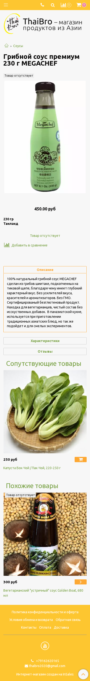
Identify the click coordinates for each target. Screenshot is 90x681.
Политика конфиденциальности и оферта (45, 612)
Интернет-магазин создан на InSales (45, 674)
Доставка (61, 627)
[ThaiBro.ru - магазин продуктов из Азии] (45, 23)
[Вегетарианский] (45, 534)
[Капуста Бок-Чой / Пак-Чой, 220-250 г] (45, 412)
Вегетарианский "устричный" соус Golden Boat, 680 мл (43, 593)
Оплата (45, 627)
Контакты (28, 627)
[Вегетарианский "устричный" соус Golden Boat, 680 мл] (81, 581)
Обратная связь (68, 620)
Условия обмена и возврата (31, 620)
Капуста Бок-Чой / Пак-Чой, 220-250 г (32, 468)
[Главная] (6, 46)
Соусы (18, 46)
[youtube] (45, 646)
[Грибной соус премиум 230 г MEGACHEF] (45, 137)
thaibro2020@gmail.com (47, 666)
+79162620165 (47, 661)
